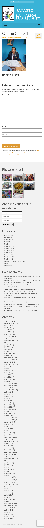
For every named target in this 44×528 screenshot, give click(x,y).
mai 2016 (7, 493)
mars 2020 (8, 411)
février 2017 (8, 473)
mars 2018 (8, 448)
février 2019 (8, 433)
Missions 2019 (9, 252)
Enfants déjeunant (25, 302)
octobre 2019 (8, 422)
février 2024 (8, 334)
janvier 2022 (8, 381)
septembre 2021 (9, 390)
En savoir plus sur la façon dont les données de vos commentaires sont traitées (20, 153)
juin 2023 (7, 347)
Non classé (8, 265)
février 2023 (8, 353)
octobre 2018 (8, 439)
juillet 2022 (8, 368)
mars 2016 (8, 497)
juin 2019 (7, 424)
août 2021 (7, 392)
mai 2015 (7, 516)
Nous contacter (27, 282)
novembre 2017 (9, 454)
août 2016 (7, 486)
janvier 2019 (8, 435)
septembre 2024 (9, 323)
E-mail (4, 127)
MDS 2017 (7, 242)
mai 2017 (7, 467)
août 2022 (7, 366)
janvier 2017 (8, 476)
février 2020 (8, 413)
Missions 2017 (9, 248)
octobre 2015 (8, 508)
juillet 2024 (8, 328)
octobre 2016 (8, 482)
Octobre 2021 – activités (29, 310)
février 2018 (8, 450)
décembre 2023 (9, 336)
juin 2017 (7, 465)
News (6, 263)
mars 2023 (8, 351)
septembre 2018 (9, 441)
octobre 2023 (8, 338)
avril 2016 (7, 495)
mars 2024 (8, 332)
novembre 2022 (9, 360)
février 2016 (8, 499)
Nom (4, 119)
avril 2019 (7, 428)
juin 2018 (7, 443)
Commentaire (6, 95)
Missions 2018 (9, 250)
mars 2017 (8, 471)
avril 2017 (7, 469)
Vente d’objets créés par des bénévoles (25, 304)
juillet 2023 (8, 345)
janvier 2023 (8, 355)
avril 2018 (7, 445)
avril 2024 (7, 330)
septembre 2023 (9, 340)
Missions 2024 (9, 259)
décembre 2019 (9, 418)
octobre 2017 (8, 456)
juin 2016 (7, 491)
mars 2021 (8, 403)
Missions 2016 (9, 246)
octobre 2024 (8, 321)
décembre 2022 (9, 358)
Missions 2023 (9, 257)
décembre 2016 (9, 478)
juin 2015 (7, 514)
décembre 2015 (9, 503)
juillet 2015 (8, 512)
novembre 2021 (9, 385)
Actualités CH (8, 235)
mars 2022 (8, 377)
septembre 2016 (9, 484)
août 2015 (7, 510)
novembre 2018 (9, 437)
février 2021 (8, 405)
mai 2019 (7, 426)
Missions (7, 244)
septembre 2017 (9, 458)
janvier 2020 (8, 415)
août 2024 (7, 325)
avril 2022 (7, 375)
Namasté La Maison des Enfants (13, 37)
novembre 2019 (9, 420)
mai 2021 (7, 398)
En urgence (8, 237)
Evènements (8, 240)
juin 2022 (7, 370)
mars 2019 (8, 430)
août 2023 (7, 343)
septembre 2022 (9, 364)
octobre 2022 (8, 362)
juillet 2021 (8, 394)
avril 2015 (7, 518)
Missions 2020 (9, 255)
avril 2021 (7, 400)
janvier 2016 (8, 501)
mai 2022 (7, 373)
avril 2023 (7, 349)
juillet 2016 (8, 488)
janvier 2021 (8, 407)
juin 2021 (7, 396)
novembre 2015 (9, 506)
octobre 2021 (8, 388)
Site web (4, 134)
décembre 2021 (9, 383)
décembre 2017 (9, 452)
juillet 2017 (8, 463)
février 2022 (8, 379)
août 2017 (7, 461)
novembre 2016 (9, 480)
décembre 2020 (9, 409)
